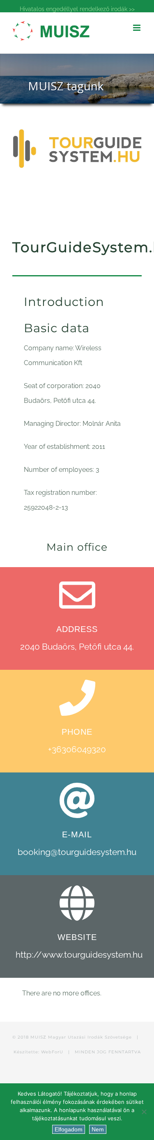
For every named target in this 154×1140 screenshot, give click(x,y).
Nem (98, 1129)
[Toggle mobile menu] (137, 27)
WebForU (52, 1052)
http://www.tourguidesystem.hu (79, 954)
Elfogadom (69, 1129)
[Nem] (144, 1112)
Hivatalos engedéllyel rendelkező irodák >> (77, 9)
